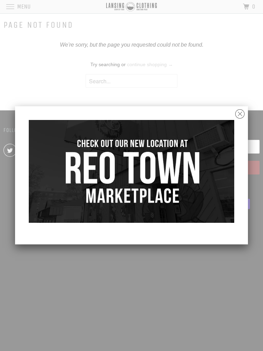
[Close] (240, 112)
